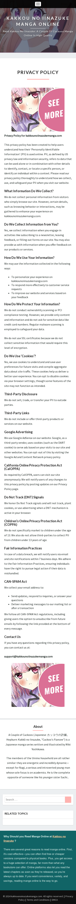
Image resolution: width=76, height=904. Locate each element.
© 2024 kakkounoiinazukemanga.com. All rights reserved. (33, 896)
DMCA (55, 899)
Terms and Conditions (38, 899)
